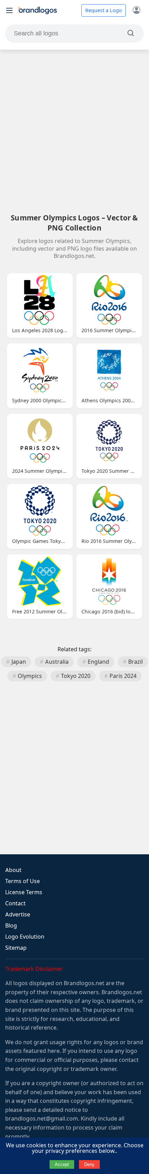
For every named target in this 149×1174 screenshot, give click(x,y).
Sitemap (16, 947)
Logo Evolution (24, 936)
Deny (89, 1164)
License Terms (23, 892)
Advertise (17, 914)
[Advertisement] (74, 131)
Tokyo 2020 (75, 676)
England (98, 661)
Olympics (30, 676)
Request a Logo (103, 10)
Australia (57, 661)
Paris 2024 (123, 676)
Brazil (135, 661)
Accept (62, 1164)
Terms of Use (22, 881)
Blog (11, 925)
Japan (18, 661)
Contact (15, 903)
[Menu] (9, 10)
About (13, 870)
